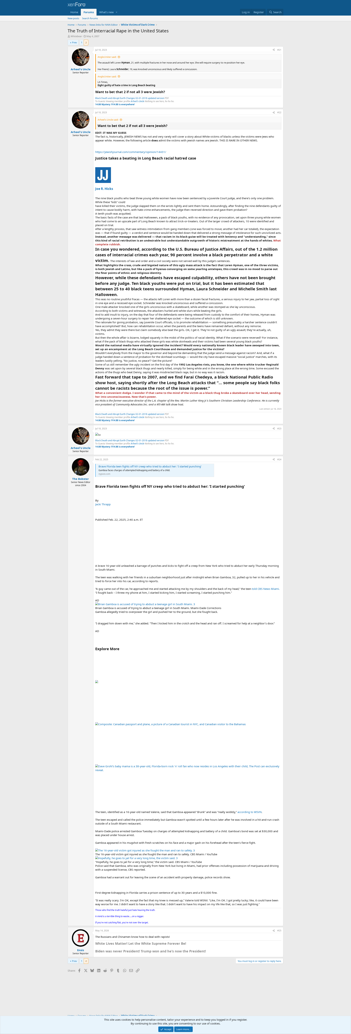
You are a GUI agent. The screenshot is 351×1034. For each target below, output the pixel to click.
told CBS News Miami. (266, 589)
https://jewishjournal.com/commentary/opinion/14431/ (130, 152)
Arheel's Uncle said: (108, 119)
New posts (73, 18)
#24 (279, 459)
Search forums (90, 18)
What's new (106, 12)
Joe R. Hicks (104, 189)
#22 (279, 112)
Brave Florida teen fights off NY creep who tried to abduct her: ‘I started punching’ (150, 466)
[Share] (273, 50)
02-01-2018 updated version (149, 98)
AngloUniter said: (107, 57)
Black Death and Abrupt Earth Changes (115, 98)
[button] (116, 12)
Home (74, 12)
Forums (89, 12)
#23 (279, 428)
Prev (74, 42)
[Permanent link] (198, 158)
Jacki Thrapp (103, 504)
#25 (279, 930)
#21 (279, 49)
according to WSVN (249, 812)
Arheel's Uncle (137, 101)
